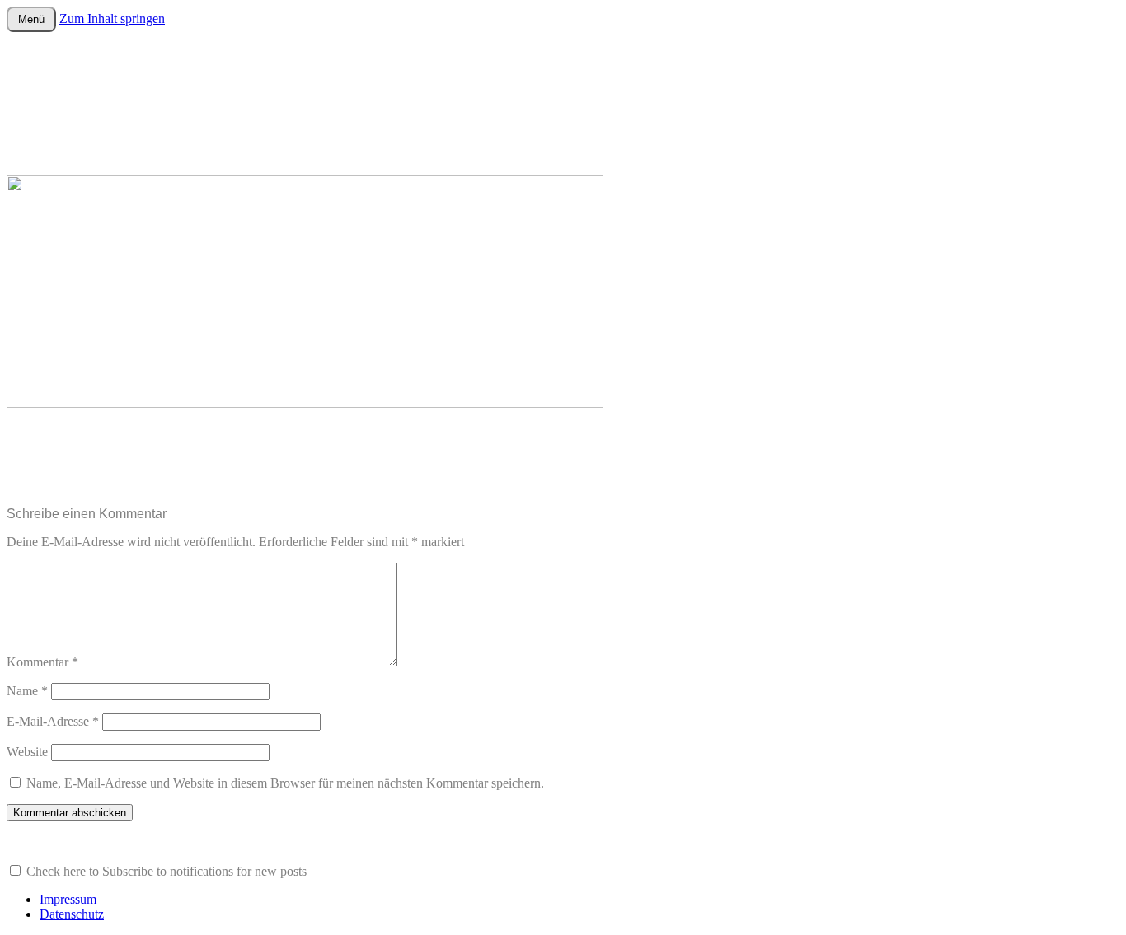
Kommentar (42, 662)
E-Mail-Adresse (53, 721)
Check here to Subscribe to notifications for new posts (165, 871)
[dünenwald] (305, 403)
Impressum (68, 899)
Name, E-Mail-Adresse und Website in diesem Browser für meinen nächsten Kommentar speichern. (285, 783)
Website (27, 752)
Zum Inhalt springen (112, 19)
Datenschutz (72, 914)
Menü (31, 19)
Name (27, 691)
